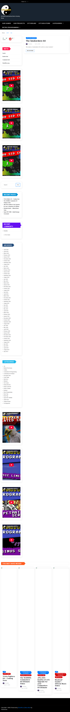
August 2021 (6, 303)
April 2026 (6, 249)
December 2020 (7, 318)
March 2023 (6, 282)
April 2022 (6, 294)
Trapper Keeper (7, 401)
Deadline (6, 230)
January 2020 (7, 333)
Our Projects (19, 23)
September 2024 (7, 262)
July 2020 (6, 325)
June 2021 (6, 307)
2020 (7, 32)
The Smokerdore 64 (36, 41)
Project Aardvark (7, 386)
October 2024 (7, 260)
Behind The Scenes (8, 368)
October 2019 (7, 338)
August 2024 (6, 264)
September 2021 (7, 301)
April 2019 (6, 347)
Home (3, 32)
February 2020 (7, 331)
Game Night (6, 377)
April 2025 (6, 251)
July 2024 (6, 266)
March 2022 (6, 295)
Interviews (6, 379)
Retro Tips (6, 394)
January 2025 (7, 257)
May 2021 (6, 308)
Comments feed (6, 59)
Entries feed (5, 56)
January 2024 (7, 271)
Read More (30, 50)
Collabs (5, 370)
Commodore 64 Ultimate (9, 373)
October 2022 (7, 288)
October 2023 (7, 273)
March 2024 (6, 268)
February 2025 (7, 255)
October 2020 (7, 320)
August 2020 (6, 323)
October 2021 (7, 299)
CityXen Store (44, 23)
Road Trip (6, 395)
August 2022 (6, 290)
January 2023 (7, 284)
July (11, 32)
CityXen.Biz (31, 23)
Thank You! (6, 399)
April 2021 (6, 310)
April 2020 (6, 329)
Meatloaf (6, 381)
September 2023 (7, 275)
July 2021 (6, 305)
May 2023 (6, 281)
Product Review (7, 384)
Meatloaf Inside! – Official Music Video (60, 683)
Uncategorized (7, 403)
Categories (57, 23)
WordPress (21, 707)
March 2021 (6, 312)
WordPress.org (5, 63)
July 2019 (6, 344)
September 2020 (7, 321)
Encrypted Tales (7, 375)
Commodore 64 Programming (10, 371)
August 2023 (6, 277)
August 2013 (6, 349)
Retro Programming (10, 27)
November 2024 (7, 258)
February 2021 (7, 314)
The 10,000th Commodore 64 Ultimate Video (25, 681)
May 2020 (6, 327)
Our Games (6, 23)
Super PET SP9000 (8, 397)
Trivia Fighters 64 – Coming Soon (11, 199)
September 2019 (7, 340)
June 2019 (6, 345)
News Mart (28, 707)
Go (18, 184)
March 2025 (6, 253)
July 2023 (6, 279)
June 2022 (6, 292)
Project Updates (7, 388)
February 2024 (7, 270)
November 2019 (7, 336)
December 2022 (7, 286)
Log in (3, 53)
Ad (4, 366)
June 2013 (6, 351)
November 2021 (7, 297)
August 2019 (6, 342)
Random (5, 390)
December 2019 (7, 334)
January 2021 (7, 316)
